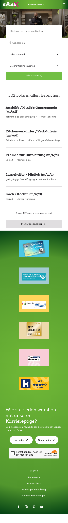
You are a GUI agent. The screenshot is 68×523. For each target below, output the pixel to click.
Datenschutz (34, 483)
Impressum (34, 477)
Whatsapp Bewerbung (34, 489)
